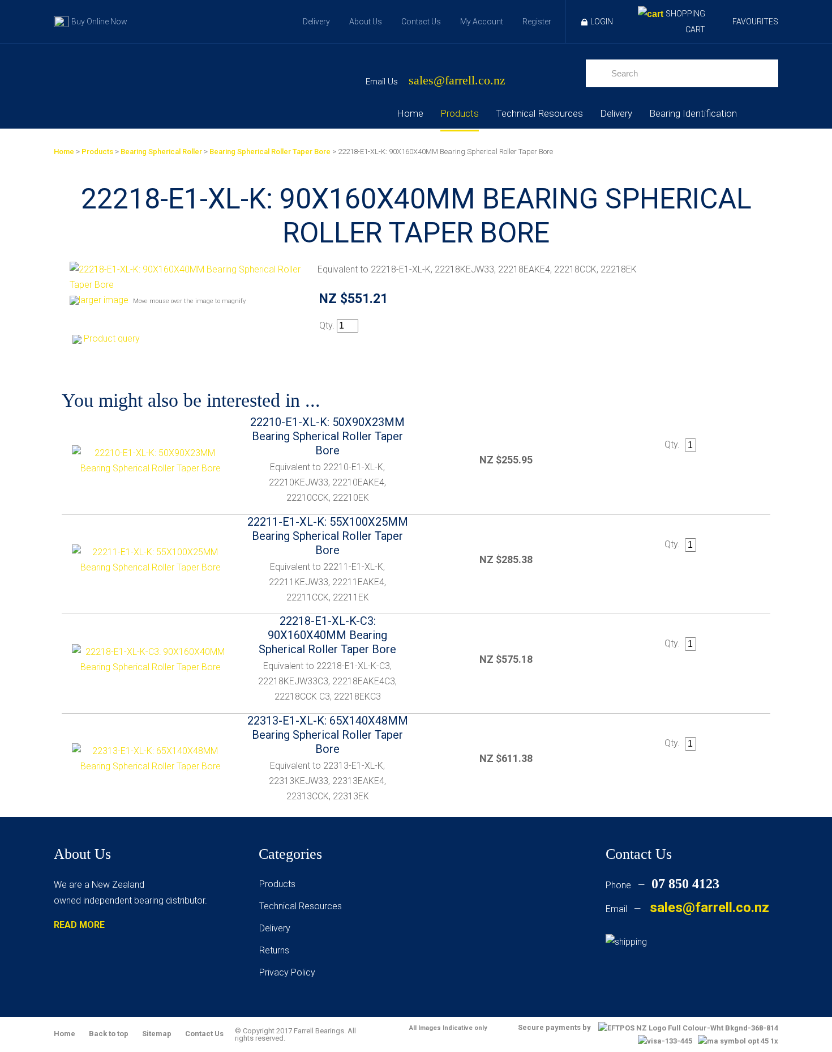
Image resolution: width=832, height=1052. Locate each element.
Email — (687, 909)
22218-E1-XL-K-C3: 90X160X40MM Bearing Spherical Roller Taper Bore (327, 635)
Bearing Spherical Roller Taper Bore (270, 151)
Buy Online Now (99, 21)
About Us (365, 21)
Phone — (662, 885)
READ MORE (79, 924)
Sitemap (156, 1033)
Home (410, 113)
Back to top (108, 1033)
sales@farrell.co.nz (457, 80)
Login (601, 21)
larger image (103, 300)
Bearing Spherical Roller (161, 151)
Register (536, 21)
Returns (274, 950)
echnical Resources (303, 906)
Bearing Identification (693, 113)
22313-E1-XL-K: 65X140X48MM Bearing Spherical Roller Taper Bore (327, 735)
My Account (481, 21)
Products (459, 113)
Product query (112, 338)
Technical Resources (539, 113)
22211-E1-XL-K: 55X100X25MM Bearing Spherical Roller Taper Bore (327, 536)
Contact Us (421, 21)
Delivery (316, 21)
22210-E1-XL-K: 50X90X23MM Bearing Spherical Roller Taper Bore (327, 436)
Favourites (755, 21)
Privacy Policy (287, 972)
